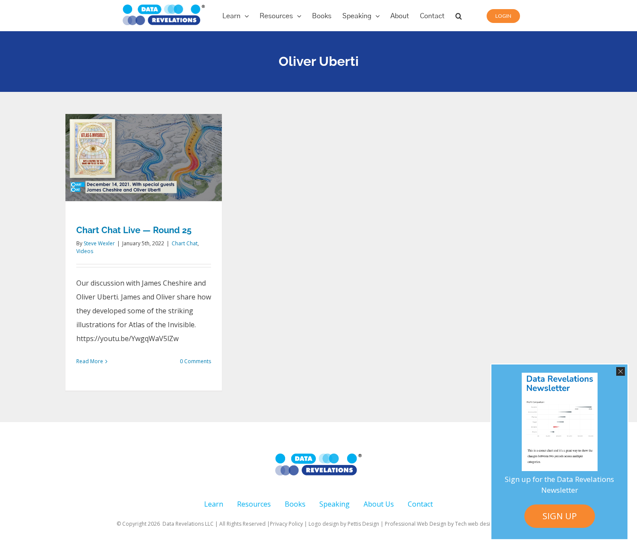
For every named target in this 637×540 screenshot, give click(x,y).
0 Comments (195, 361)
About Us (379, 504)
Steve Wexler (99, 243)
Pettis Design (363, 523)
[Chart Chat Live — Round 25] (143, 157)
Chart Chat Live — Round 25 (134, 230)
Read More (89, 361)
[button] (458, 15)
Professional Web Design (416, 523)
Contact (420, 504)
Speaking (334, 504)
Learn (213, 504)
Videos (84, 251)
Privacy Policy (286, 523)
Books (295, 504)
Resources (254, 504)
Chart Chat (185, 243)
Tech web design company (487, 523)
